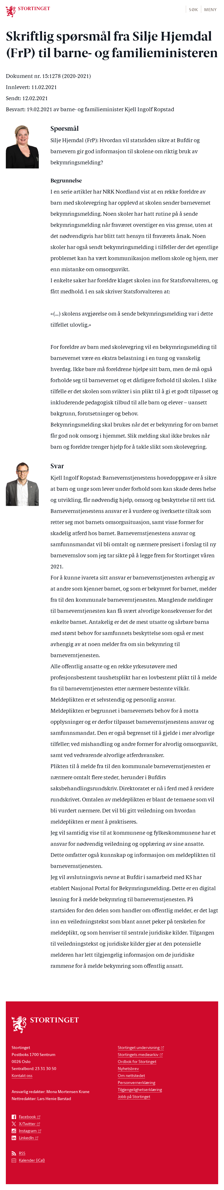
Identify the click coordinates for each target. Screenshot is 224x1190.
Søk (193, 9)
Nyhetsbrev (128, 1068)
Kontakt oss (22, 1075)
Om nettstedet (131, 1075)
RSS (22, 1153)
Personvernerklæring (136, 1082)
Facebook (27, 1117)
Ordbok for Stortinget (137, 1061)
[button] (193, 9)
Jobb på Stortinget (134, 1096)
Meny (210, 9)
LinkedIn (26, 1138)
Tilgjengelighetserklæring (140, 1089)
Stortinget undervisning (139, 1047)
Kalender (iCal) (32, 1160)
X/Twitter (27, 1124)
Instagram (28, 1131)
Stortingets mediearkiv (138, 1054)
